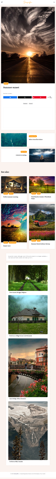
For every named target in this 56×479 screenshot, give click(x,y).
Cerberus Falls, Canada (16, 461)
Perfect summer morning (10, 197)
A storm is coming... (21, 155)
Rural (38, 193)
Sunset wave (7, 246)
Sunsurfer (16, 473)
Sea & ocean (12, 242)
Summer (25, 103)
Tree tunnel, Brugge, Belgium (17, 292)
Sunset (31, 103)
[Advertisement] (28, 118)
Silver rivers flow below (36, 139)
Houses (6, 193)
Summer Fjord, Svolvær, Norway (40, 244)
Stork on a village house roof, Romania (20, 335)
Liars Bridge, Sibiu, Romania (17, 398)
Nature (6, 83)
